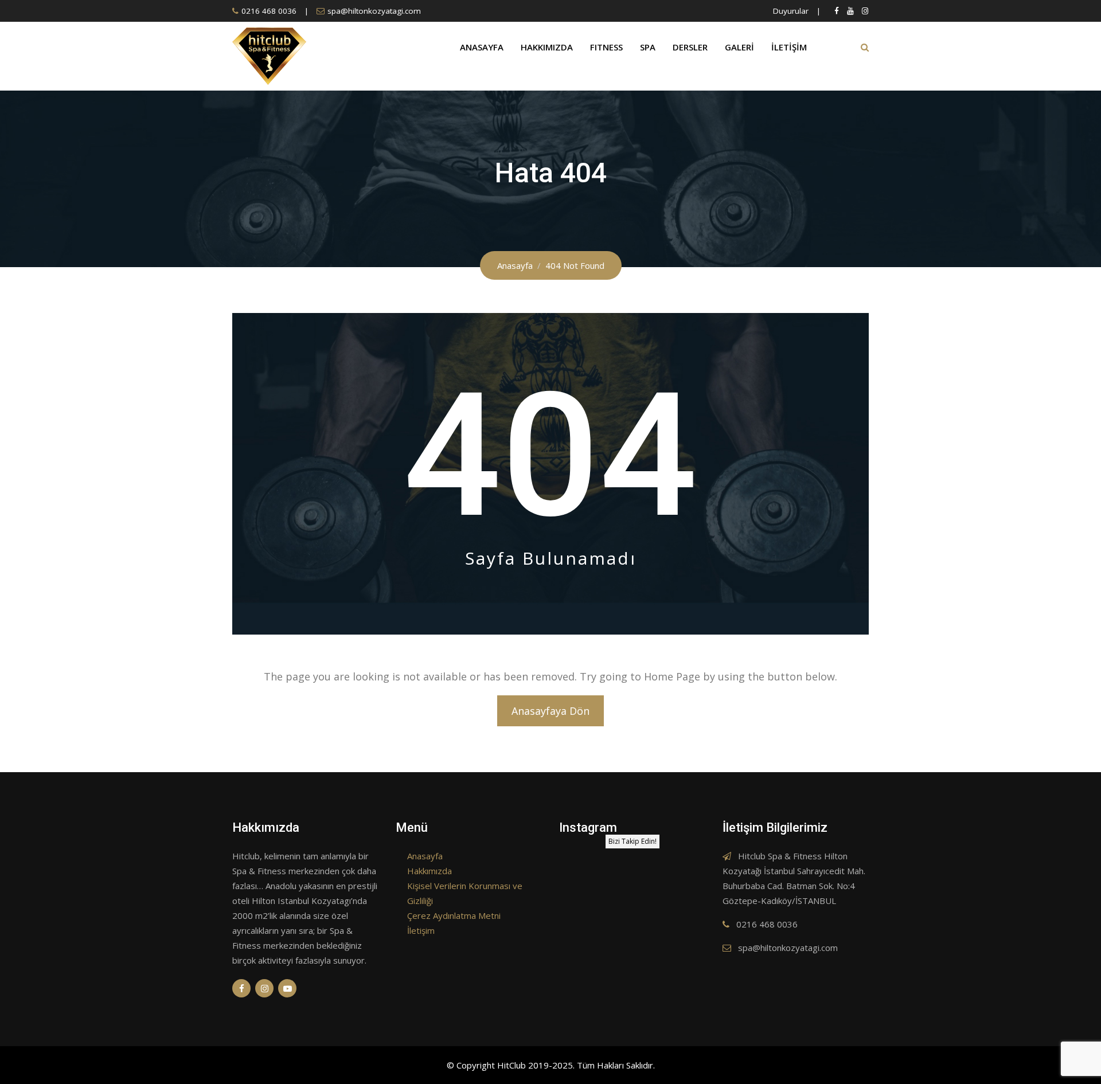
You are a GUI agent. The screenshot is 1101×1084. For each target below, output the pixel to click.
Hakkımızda (547, 47)
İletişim (789, 47)
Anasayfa (481, 47)
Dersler (690, 47)
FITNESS (606, 47)
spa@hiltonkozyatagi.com (374, 11)
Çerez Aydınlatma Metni (454, 915)
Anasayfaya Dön (550, 711)
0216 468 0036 (268, 11)
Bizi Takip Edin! (632, 841)
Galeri (739, 47)
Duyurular (791, 11)
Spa (647, 47)
